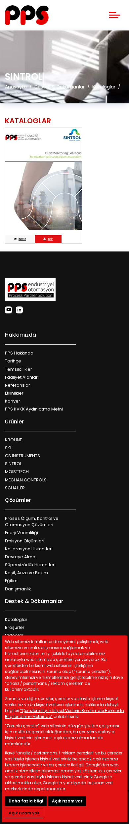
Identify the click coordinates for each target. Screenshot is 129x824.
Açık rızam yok (24, 813)
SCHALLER (15, 488)
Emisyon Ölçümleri (24, 541)
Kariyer (12, 401)
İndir (50, 239)
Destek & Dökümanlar (34, 601)
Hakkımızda (20, 335)
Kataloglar (16, 619)
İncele (22, 239)
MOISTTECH (17, 471)
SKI (8, 448)
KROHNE (13, 440)
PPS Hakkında (19, 353)
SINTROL (13, 464)
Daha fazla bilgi (26, 801)
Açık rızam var (67, 801)
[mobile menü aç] (114, 15)
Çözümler (18, 500)
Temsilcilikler (18, 369)
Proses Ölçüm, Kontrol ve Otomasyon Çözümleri (32, 521)
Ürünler (14, 421)
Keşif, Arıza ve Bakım (26, 573)
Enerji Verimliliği (21, 532)
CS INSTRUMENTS (22, 456)
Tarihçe (13, 361)
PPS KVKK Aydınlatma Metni (34, 409)
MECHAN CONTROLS (26, 480)
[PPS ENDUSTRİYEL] (27, 15)
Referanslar (17, 385)
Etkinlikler (14, 393)
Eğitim (11, 580)
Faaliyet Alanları (22, 377)
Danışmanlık (18, 589)
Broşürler (14, 627)
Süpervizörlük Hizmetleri (30, 565)
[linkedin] (19, 309)
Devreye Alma (20, 557)
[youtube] (8, 309)
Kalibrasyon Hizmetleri (29, 549)
